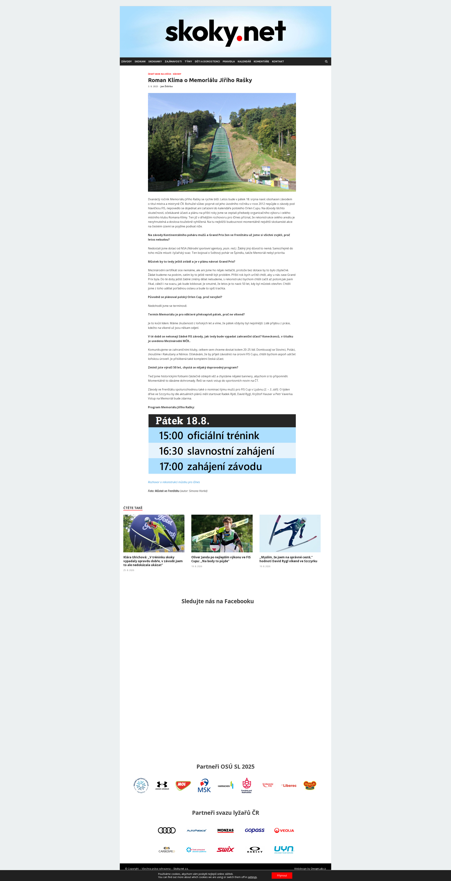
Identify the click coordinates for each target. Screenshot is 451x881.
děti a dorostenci (207, 61)
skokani (140, 61)
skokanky (155, 61)
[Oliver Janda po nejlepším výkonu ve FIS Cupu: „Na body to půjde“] (221, 553)
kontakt (278, 61)
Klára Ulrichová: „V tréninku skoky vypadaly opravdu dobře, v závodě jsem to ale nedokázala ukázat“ (153, 561)
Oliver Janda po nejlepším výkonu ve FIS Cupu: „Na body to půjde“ (221, 559)
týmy (188, 61)
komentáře (261, 61)
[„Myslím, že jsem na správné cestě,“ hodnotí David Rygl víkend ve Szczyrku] (290, 553)
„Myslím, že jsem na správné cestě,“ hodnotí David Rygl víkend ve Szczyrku (288, 559)
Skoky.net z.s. (181, 868)
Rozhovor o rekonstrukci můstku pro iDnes (174, 482)
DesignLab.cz (318, 868)
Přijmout (282, 875)
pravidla (229, 61)
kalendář (244, 61)
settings (252, 877)
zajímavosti (173, 61)
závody (126, 61)
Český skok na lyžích (159, 74)
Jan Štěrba (166, 86)
